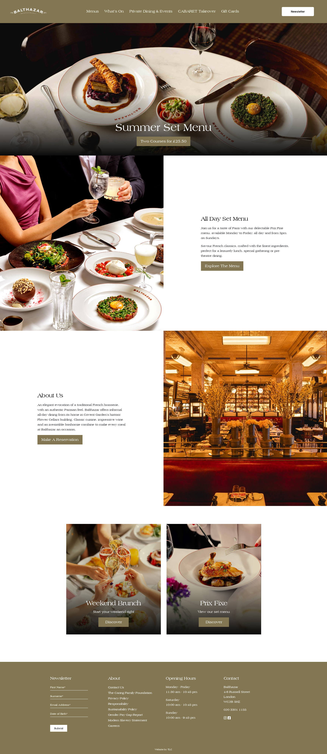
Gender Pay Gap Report (125, 715)
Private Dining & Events (150, 11)
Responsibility (118, 704)
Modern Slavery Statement (127, 720)
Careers (114, 726)
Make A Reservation (60, 439)
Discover (113, 622)
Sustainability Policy (122, 709)
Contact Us (116, 687)
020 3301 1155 (235, 709)
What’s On (114, 11)
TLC (170, 749)
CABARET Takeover (196, 11)
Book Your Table (163, 141)
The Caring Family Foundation (130, 693)
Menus (92, 11)
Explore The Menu (222, 266)
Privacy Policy (118, 698)
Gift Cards (230, 11)
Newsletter (298, 11)
